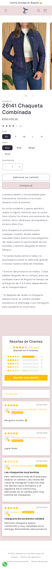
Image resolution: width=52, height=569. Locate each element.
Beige (32, 147)
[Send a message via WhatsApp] (4, 564)
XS (6, 136)
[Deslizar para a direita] (32, 96)
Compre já (26, 185)
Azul (7, 147)
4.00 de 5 (33, 347)
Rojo (19, 147)
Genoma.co (21, 553)
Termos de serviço (39, 561)
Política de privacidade (17, 561)
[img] (11, 405)
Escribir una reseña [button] (25, 377)
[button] (6, 10)
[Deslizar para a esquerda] (19, 96)
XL (43, 137)
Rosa (7, 154)
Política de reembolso (31, 557)
